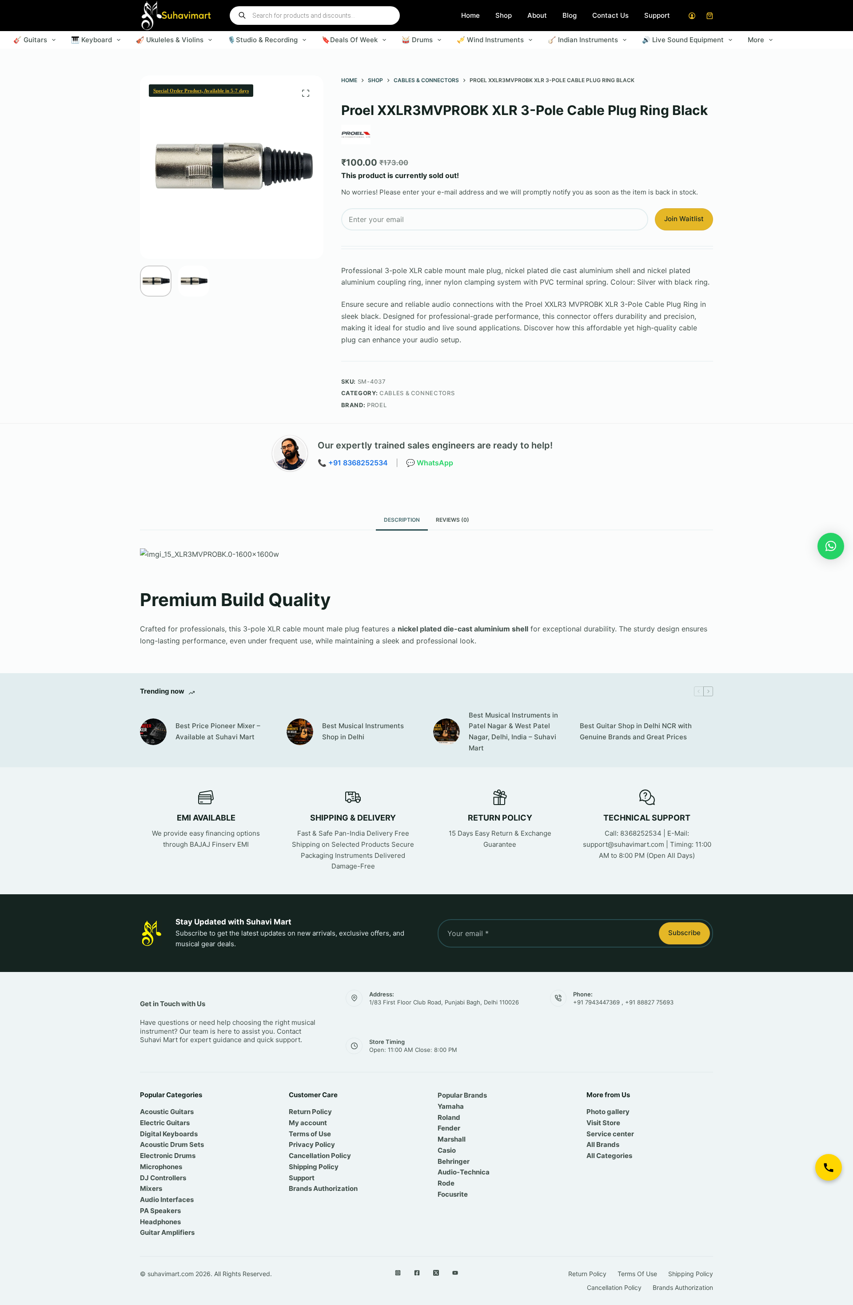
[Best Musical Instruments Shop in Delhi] (300, 731)
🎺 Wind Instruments (490, 40)
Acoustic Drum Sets (172, 1144)
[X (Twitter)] (436, 1273)
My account (308, 1123)
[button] (830, 546)
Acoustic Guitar (165, 1111)
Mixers (151, 1188)
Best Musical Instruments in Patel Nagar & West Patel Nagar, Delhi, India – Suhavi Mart (513, 731)
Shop (503, 15)
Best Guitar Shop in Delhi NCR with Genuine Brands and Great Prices (636, 731)
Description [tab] (402, 519)
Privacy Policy (312, 1144)
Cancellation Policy (320, 1155)
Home (470, 15)
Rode (446, 1183)
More (756, 40)
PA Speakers (160, 1210)
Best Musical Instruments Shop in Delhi (363, 731)
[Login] (692, 15)
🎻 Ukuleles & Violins (169, 40)
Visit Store (603, 1123)
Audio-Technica (464, 1172)
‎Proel (377, 405)
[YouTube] (455, 1273)
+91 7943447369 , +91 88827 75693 (623, 1002)
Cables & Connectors (416, 393)
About (537, 15)
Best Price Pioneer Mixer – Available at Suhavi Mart (217, 731)
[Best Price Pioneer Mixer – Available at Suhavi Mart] (153, 731)
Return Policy (310, 1111)
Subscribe (684, 932)
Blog (569, 15)
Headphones (160, 1222)
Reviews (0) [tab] (452, 519)
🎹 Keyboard (91, 40)
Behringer (454, 1161)
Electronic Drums (167, 1155)
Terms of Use (310, 1134)
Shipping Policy (314, 1166)
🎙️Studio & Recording (262, 40)
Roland (449, 1117)
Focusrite (453, 1194)
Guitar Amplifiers (167, 1232)
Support (657, 15)
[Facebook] (417, 1273)
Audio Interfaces (167, 1199)
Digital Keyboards (169, 1134)
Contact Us (610, 15)
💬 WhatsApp (429, 462)
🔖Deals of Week (350, 40)
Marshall (452, 1139)
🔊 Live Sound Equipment (683, 40)
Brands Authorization (323, 1188)
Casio (447, 1150)
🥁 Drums (417, 40)
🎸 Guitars (30, 40)
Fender (449, 1128)
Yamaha (451, 1106)
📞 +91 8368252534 (353, 462)
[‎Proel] (356, 134)
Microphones (161, 1166)
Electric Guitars (165, 1123)
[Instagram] (398, 1273)
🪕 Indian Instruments (583, 40)
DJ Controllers (163, 1178)
